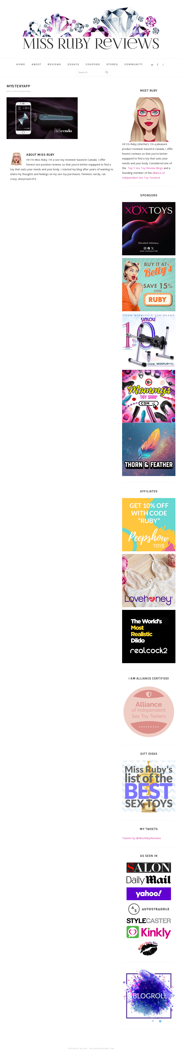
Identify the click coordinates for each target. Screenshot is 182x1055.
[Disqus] (62, 232)
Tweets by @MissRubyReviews (141, 838)
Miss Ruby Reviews (91, 28)
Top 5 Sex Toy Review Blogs (145, 168)
